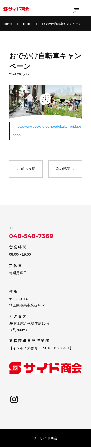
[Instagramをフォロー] (14, 399)
